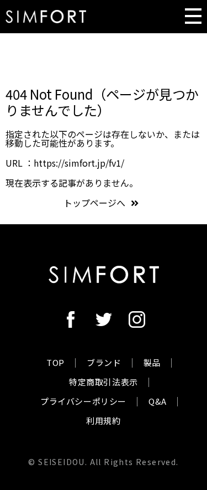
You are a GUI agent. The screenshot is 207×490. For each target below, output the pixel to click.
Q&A (157, 401)
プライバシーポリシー (83, 401)
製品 (152, 362)
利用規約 (103, 420)
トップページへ (94, 203)
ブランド (104, 362)
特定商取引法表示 (103, 382)
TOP (55, 362)
